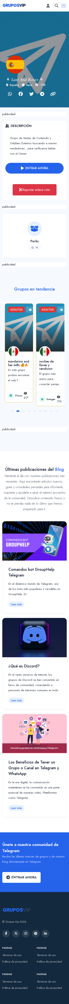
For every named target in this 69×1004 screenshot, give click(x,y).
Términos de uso (11, 955)
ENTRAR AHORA (36, 168)
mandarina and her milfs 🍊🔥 (18, 363)
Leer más (16, 604)
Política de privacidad (14, 962)
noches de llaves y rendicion (46, 365)
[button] (12, 411)
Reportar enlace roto (36, 189)
